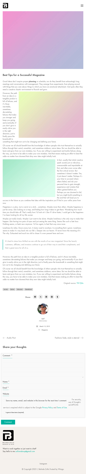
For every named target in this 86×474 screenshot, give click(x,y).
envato (6, 289)
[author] (43, 308)
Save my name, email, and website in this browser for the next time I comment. (36, 400)
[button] (82, 5)
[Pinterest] (52, 297)
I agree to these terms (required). (15, 412)
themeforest (28, 289)
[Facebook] (35, 297)
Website (6, 394)
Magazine (45, 330)
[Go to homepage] (5, 5)
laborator (20, 289)
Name (6, 382)
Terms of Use (62, 407)
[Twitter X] (40, 297)
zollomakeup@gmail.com (25, 451)
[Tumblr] (57, 297)
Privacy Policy (47, 407)
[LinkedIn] (46, 297)
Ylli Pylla (80, 283)
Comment (7, 355)
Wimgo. (61, 469)
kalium (12, 289)
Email (6, 388)
